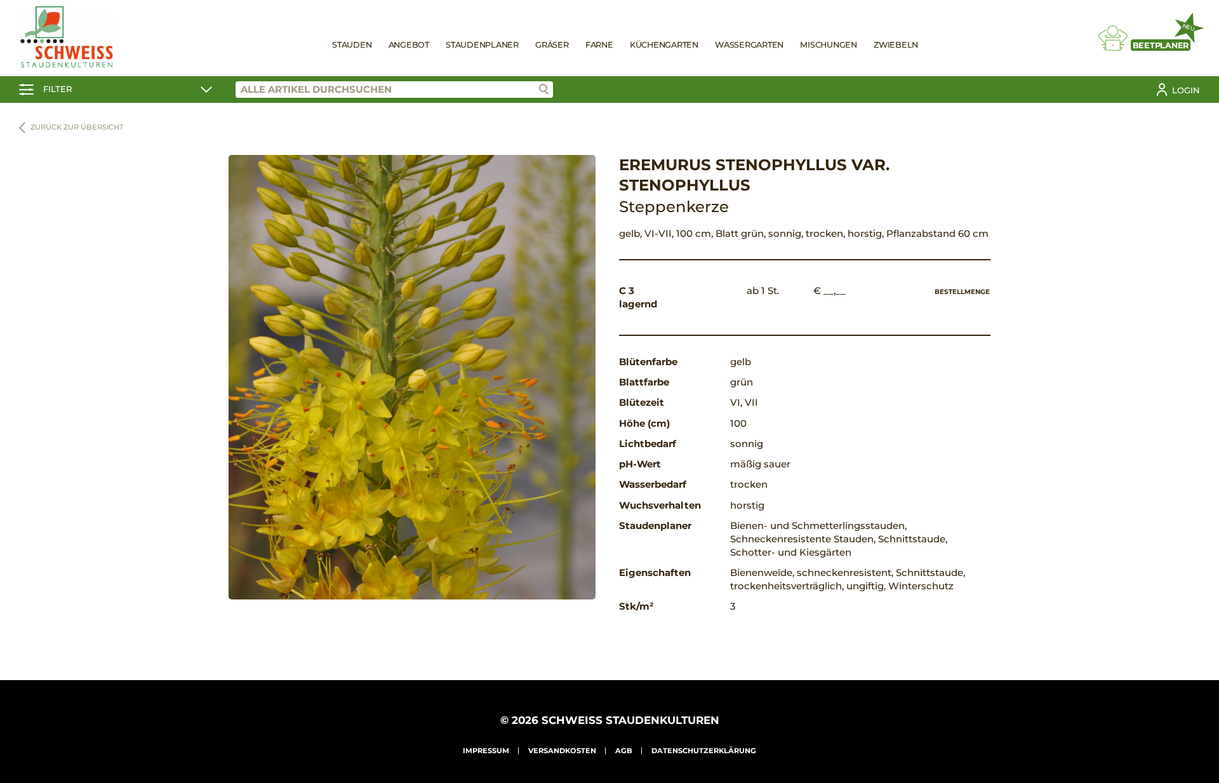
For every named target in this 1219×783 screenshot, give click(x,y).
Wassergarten (749, 45)
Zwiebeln (896, 45)
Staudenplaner (482, 45)
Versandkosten (562, 750)
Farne (599, 45)
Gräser (552, 45)
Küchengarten (664, 45)
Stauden (351, 45)
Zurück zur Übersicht (77, 127)
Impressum (486, 750)
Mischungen (828, 45)
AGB (623, 750)
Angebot (409, 45)
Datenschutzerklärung (703, 750)
